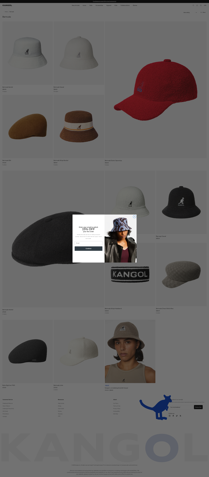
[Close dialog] (134, 216)
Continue (88, 248)
